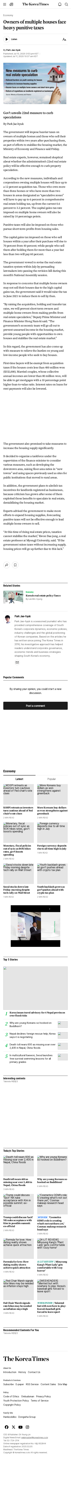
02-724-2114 (13, 1440)
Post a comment (35, 705)
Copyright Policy (12, 1404)
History (22, 1372)
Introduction (9, 1372)
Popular (51, 779)
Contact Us (34, 1372)
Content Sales (48, 1384)
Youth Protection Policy (16, 1400)
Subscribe (8, 1384)
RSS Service (32, 1384)
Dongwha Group (27, 1417)
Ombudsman (27, 1396)
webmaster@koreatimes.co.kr (34, 1437)
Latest (19, 779)
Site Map (62, 1384)
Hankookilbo (9, 1417)
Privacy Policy (43, 1396)
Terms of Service (40, 1400)
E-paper (20, 1384)
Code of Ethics (11, 1396)
